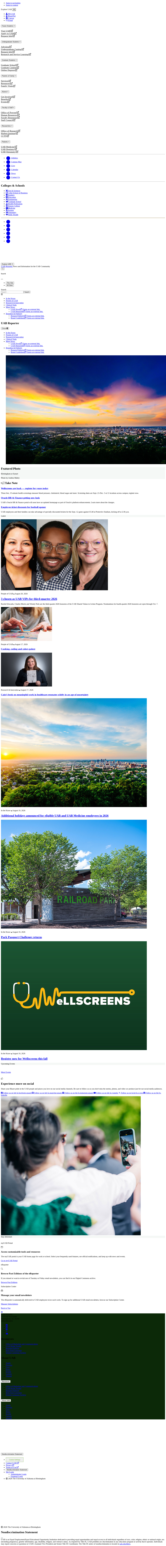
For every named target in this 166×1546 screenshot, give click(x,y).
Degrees (9, 1365)
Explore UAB (7, 264)
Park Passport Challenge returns (21, 937)
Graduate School (8, 65)
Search (3, 290)
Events (4, 102)
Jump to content (12, 5)
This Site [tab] (10, 283)
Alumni (4, 92)
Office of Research (9, 131)
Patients (5, 142)
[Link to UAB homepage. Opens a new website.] (22, 1425)
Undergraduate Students (10, 42)
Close (4, 328)
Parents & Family (8, 76)
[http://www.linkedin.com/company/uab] (7, 1327)
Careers (9, 1374)
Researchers (6, 126)
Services (4, 81)
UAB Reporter (7, 266)
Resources (5, 83)
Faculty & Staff (7, 107)
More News (10, 307)
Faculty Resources (9, 117)
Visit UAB (5, 31)
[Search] (2, 269)
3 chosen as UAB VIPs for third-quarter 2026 (29, 598)
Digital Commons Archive (16, 1353)
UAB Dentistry (7, 149)
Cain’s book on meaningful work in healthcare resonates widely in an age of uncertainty (44, 694)
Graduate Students (9, 60)
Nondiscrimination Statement (12, 1454)
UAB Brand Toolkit (13, 1346)
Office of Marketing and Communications (22, 1344)
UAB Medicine (7, 147)
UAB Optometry (8, 152)
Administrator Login (18, 1474)
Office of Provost (8, 112)
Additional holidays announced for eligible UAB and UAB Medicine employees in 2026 (55, 815)
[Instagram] (8, 229)
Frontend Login (17, 1476)
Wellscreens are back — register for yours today (24, 488)
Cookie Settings (14, 1460)
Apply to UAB (7, 33)
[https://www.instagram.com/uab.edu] (7, 1329)
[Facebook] (8, 222)
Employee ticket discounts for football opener (23, 507)
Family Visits (7, 86)
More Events (6, 1072)
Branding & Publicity (14, 314)
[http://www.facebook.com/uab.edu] (7, 1325)
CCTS (4, 136)
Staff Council (7, 120)
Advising (5, 47)
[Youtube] (8, 233)
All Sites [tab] (10, 285)
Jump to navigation (13, 3)
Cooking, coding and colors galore (18, 649)
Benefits (4, 99)
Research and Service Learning (14, 54)
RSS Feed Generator (14, 1351)
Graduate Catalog (8, 67)
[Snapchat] (8, 237)
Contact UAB (12, 1463)
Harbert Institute (8, 133)
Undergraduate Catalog (11, 49)
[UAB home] (83, 262)
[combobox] (12, 292)
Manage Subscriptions (9, 1304)
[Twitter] (8, 226)
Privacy (10, 1465)
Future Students (8, 26)
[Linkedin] (8, 241)
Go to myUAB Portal (9, 1261)
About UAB (6, 1400)
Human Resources (9, 115)
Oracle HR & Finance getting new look (20, 498)
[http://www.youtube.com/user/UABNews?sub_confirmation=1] (7, 1334)
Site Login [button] (10, 1472)
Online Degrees (8, 70)
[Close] (14, 9)
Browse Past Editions (9, 1282)
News (8, 1370)
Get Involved (7, 97)
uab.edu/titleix (125, 1544)
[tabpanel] (83, 291)
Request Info (6, 36)
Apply (8, 1363)
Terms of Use (12, 1467)
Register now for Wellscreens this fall (24, 1058)
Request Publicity (12, 1348)
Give (8, 1367)
